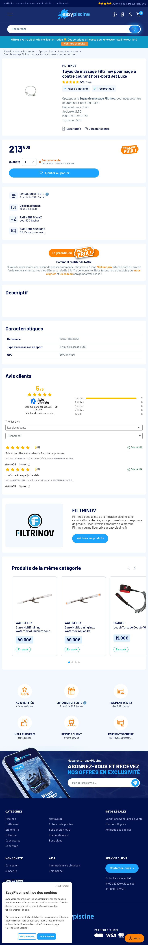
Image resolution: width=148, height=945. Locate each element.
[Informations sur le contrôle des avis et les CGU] (56, 407)
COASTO (119, 623)
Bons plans (55, 840)
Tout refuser (62, 886)
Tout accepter (46, 936)
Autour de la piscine (61, 824)
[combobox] (74, 29)
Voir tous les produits (90, 538)
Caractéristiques (99, 128)
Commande (56, 871)
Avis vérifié (136, 447)
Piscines (10, 818)
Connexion (11, 865)
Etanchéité (12, 829)
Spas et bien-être (59, 829)
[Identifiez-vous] (130, 14)
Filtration (11, 835)
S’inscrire (11, 871)
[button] (69, 662)
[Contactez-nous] (115, 14)
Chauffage (11, 846)
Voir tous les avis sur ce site (40, 413)
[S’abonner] (135, 783)
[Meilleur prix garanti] (129, 150)
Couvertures (12, 840)
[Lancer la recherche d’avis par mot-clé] (140, 436)
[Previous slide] (129, 568)
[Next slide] (134, 568)
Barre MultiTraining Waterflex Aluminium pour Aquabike (33, 629)
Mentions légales (115, 824)
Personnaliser (27, 936)
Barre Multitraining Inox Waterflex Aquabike (80, 629)
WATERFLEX (24, 623)
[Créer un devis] (122, 14)
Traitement (12, 824)
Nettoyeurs (55, 818)
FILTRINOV (69, 66)
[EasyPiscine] (74, 14)
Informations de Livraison (64, 865)
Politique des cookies (118, 829)
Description (73, 128)
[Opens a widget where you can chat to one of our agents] (134, 938)
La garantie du (62, 253)
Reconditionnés (58, 835)
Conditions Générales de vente (124, 818)
